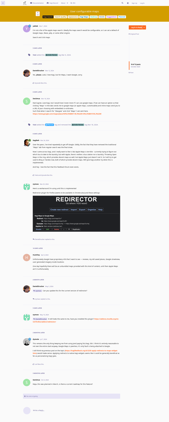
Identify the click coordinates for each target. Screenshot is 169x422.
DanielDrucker (41, 319)
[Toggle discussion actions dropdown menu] (144, 27)
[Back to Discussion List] (3, 3)
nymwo (39, 291)
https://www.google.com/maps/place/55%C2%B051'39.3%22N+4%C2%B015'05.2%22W (67, 114)
